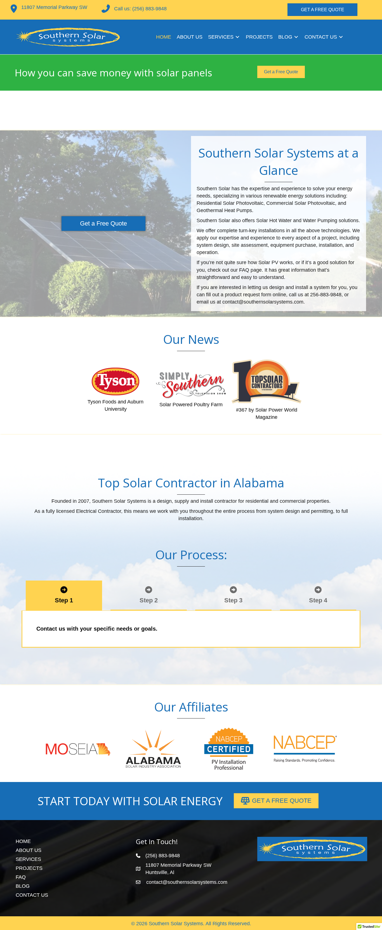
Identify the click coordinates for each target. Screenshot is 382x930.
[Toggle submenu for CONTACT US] (341, 37)
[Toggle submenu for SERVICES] (237, 37)
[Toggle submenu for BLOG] (296, 37)
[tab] (64, 595)
